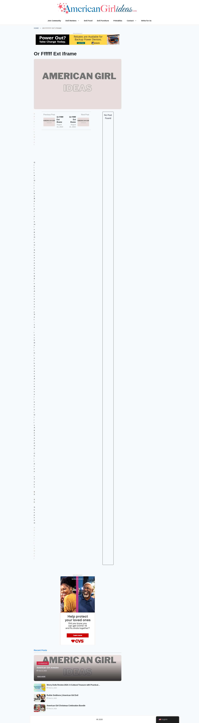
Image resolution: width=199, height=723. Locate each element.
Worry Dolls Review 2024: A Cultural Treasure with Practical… (73, 685)
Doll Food (88, 21)
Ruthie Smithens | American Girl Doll (62, 695)
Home (36, 28)
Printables (117, 21)
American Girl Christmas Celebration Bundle (66, 706)
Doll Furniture (103, 21)
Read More (41, 676)
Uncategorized (42, 663)
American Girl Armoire (48, 667)
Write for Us (146, 21)
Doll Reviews (71, 21)
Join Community (54, 21)
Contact (130, 21)
